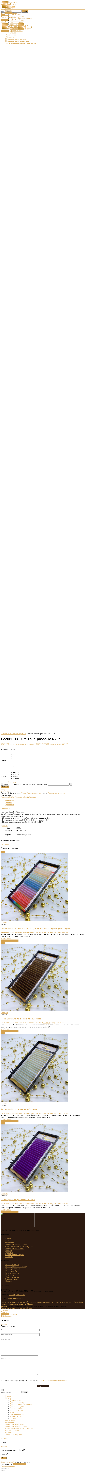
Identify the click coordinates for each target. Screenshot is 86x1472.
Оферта (30, 1304)
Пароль (4, 1454)
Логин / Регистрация (13, 1435)
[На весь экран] (6, 1468)
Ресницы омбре (11, 1271)
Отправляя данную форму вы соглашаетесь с (35, 1381)
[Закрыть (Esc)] (2, 1468)
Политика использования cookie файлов (67, 1302)
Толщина (4, 749)
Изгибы (4, 761)
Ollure (9, 734)
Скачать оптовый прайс (14, 1255)
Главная (4, 734)
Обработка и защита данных (38, 1302)
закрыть (4, 1324)
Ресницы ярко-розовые (57, 793)
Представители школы (14, 1249)
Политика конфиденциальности (14, 1302)
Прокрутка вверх (8, 1466)
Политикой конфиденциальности (53, 1381)
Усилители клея (11, 1279)
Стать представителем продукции (19, 1247)
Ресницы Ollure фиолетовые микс (18, 1200)
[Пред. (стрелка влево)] (2, 1470)
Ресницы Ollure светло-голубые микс (19, 1109)
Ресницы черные (12, 1265)
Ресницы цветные (19, 734)
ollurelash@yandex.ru (15, 1298)
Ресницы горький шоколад (16, 1267)
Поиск (25, 11)
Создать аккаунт (19, 1464)
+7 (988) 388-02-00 (17, 1295)
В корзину (5, 787)
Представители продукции (16, 1245)
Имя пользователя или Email (13, 1450)
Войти (4, 1458)
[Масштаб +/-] (8, 1468)
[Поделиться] (4, 1468)
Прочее (8, 1281)
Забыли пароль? (7, 1462)
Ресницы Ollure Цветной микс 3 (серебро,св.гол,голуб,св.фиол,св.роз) (35, 928)
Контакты (9, 1257)
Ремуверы (9, 1275)
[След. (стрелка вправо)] (4, 1470)
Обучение (9, 1243)
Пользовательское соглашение (13, 1304)
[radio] (16, 749)
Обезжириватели (12, 1277)
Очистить (12, 782)
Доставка (9, 805)
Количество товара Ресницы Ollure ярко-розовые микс (26, 784)
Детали (8, 803)
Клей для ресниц (12, 1273)
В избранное (6, 791)
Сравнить (4, 789)
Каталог (8, 1241)
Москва (4, 9)
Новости (8, 1251)
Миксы (3, 776)
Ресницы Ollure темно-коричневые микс (21, 1019)
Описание (9, 801)
